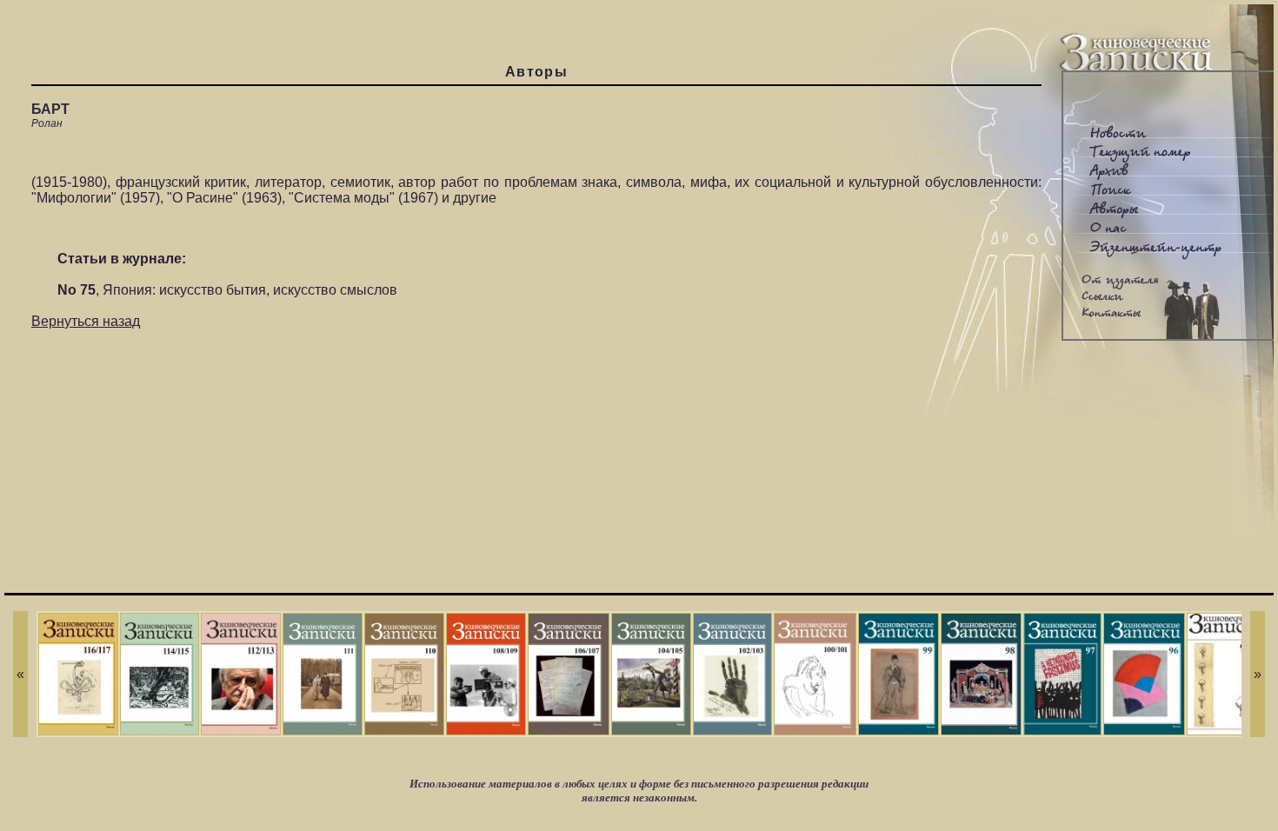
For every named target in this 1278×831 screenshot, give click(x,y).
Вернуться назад (85, 321)
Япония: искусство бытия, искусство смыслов (250, 290)
